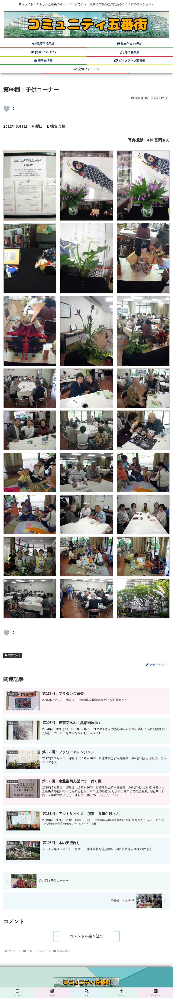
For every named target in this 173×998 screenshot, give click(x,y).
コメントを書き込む (86, 936)
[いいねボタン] (6, 109)
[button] (160, 717)
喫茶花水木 (14, 655)
